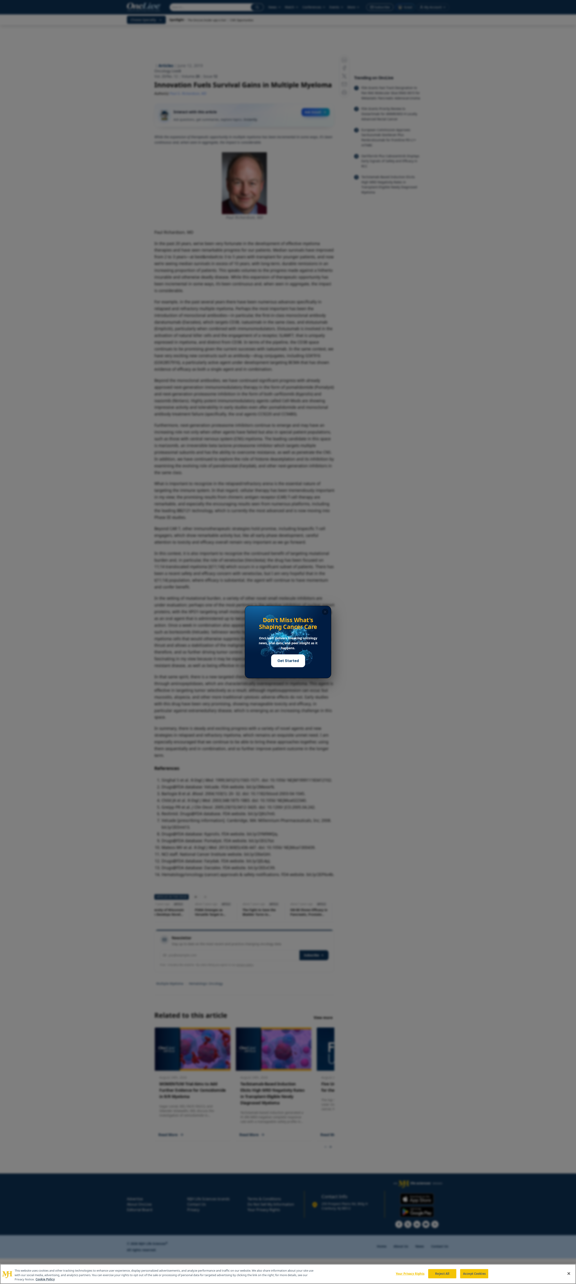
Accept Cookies (474, 1273)
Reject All (442, 1273)
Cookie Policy (45, 1279)
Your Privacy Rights (410, 1273)
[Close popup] (325, 612)
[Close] (569, 1273)
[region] (288, 1274)
